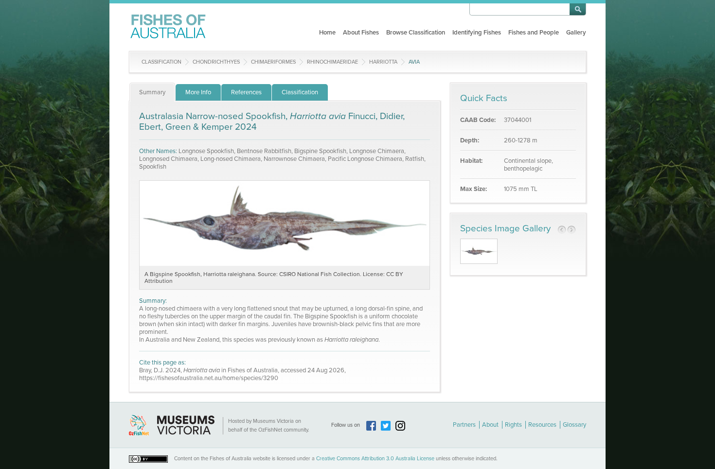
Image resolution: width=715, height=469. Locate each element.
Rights (513, 425)
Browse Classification (415, 32)
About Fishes (361, 32)
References (246, 92)
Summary (152, 92)
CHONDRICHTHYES (216, 62)
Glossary (574, 425)
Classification (161, 62)
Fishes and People (533, 32)
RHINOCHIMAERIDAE (332, 62)
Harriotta (383, 62)
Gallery (576, 32)
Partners (464, 425)
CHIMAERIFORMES (273, 62)
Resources (542, 425)
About (490, 425)
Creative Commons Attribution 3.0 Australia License (375, 458)
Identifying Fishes (476, 32)
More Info (198, 92)
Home (327, 32)
